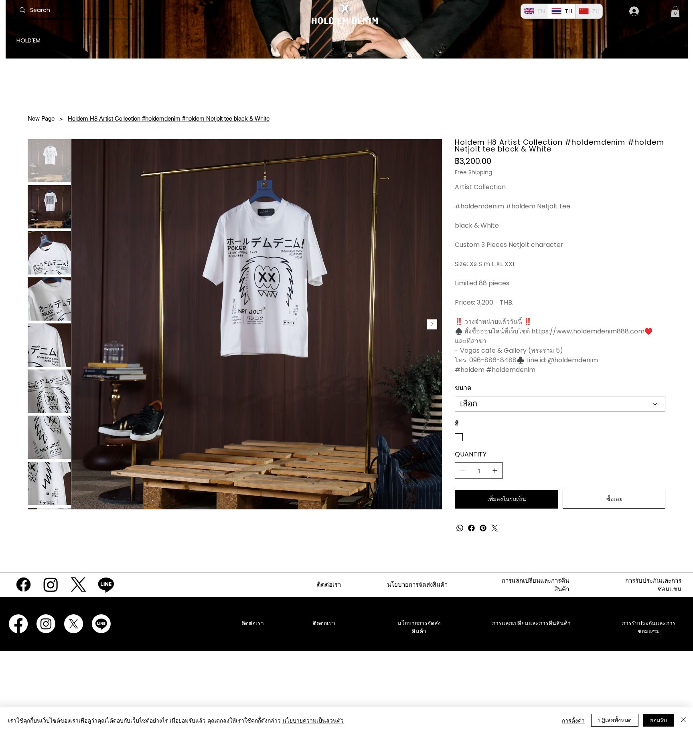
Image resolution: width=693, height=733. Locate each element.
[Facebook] (471, 528)
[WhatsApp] (460, 528)
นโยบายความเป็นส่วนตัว (313, 720)
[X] (78, 584)
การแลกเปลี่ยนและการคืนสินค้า (531, 623)
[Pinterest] (483, 528)
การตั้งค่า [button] (573, 720)
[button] (675, 11)
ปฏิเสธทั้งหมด (615, 720)
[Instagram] (50, 584)
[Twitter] (495, 528)
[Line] (106, 584)
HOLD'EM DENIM (345, 20)
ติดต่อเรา (329, 584)
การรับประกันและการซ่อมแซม (649, 627)
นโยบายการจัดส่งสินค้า (417, 584)
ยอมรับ (658, 720)
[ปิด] (683, 720)
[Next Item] (432, 324)
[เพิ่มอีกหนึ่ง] (495, 470)
